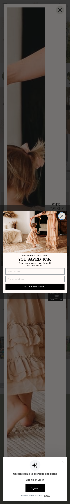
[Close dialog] (61, 216)
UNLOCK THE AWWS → (35, 287)
